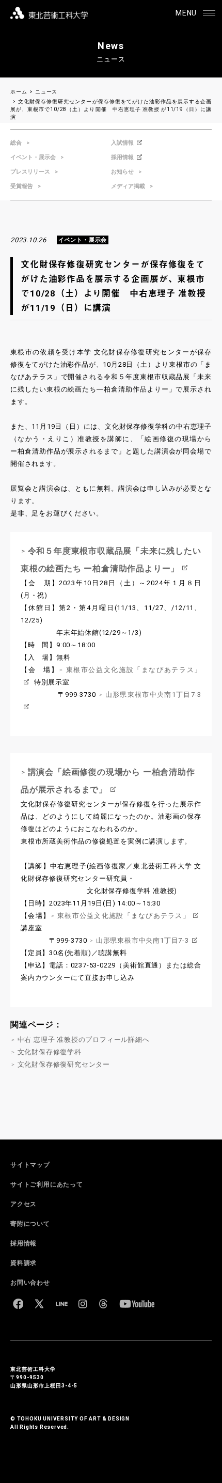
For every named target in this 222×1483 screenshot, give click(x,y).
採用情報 (122, 157)
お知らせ (122, 171)
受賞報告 (21, 186)
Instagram (82, 1304)
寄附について (30, 1223)
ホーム (18, 92)
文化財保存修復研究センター (64, 1064)
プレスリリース (30, 171)
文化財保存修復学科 (50, 1052)
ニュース (46, 92)
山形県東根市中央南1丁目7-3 (142, 940)
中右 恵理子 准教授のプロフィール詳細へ (84, 1039)
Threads (103, 1304)
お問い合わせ (30, 1282)
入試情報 (122, 142)
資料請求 (23, 1263)
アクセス (23, 1204)
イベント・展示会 (33, 157)
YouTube (136, 1304)
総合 (16, 142)
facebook (18, 1304)
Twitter (39, 1304)
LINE (61, 1304)
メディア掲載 (128, 186)
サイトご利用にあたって (46, 1184)
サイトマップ (30, 1164)
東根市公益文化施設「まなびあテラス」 (123, 915)
